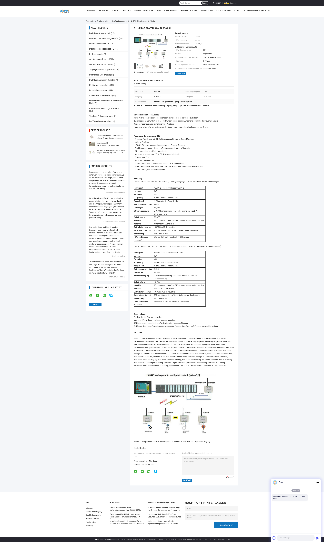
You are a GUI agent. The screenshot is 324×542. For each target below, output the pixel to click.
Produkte (103, 11)
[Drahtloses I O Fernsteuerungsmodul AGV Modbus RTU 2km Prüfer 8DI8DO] (91, 144)
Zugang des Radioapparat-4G (102, 69)
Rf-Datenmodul (96, 54)
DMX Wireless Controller (100, 121)
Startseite (90, 21)
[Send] (318, 538)
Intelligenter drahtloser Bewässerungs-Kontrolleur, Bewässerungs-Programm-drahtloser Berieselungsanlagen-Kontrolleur (164, 509)
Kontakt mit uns (189, 11)
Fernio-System (180, 442)
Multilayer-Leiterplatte (99, 85)
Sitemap (89, 526)
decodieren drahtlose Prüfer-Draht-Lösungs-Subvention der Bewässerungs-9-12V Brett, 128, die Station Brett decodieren (165, 516)
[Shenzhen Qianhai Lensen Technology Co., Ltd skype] (112, 295)
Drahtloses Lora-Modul (99, 75)
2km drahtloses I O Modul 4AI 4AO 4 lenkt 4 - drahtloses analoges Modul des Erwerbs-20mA (110, 138)
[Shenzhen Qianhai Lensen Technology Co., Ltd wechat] (106, 295)
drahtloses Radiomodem (100, 64)
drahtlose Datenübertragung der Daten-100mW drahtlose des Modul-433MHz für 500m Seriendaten (127, 522)
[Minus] (317, 482)
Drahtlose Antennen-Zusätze (102, 80)
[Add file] (274, 538)
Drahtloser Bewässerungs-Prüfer (103, 38)
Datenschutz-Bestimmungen (107, 539)
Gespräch (217, 3)
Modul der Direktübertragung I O (160, 442)
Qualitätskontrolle (167, 11)
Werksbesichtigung (144, 11)
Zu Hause (90, 11)
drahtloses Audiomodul (99, 59)
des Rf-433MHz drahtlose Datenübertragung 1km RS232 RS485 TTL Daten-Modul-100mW (125, 509)
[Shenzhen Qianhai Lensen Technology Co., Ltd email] (92, 295)
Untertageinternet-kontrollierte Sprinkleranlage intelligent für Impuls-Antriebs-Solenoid (163, 522)
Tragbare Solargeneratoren (101, 116)
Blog (236, 11)
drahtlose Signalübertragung (198, 442)
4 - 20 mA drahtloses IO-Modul (156, 72)
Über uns (126, 11)
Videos (115, 11)
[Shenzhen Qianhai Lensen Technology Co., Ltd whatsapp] (99, 295)
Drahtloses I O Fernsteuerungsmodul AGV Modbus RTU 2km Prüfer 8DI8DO (110, 145)
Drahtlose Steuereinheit (99, 33)
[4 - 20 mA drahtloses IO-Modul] (151, 47)
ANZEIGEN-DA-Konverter (100, 95)
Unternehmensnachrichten (256, 11)
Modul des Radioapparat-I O (117, 21)
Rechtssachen (223, 11)
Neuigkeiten (207, 11)
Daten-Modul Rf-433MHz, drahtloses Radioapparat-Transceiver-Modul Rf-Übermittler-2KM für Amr (125, 516)
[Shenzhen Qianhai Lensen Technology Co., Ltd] (64, 11)
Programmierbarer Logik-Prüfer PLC (105, 108)
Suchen (205, 3)
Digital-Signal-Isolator (99, 90)
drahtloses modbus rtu (99, 43)
